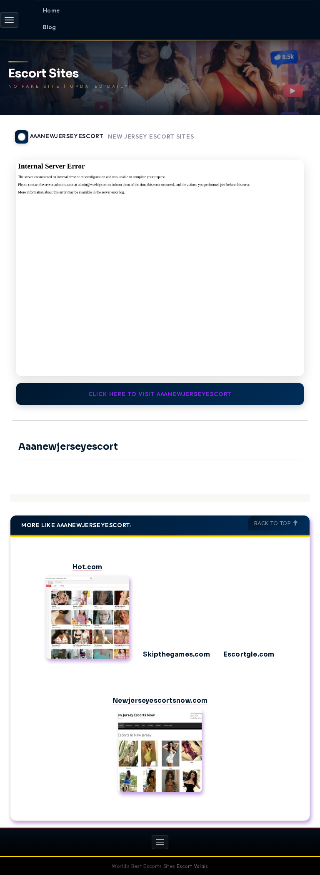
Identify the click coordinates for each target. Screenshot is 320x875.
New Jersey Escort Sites (151, 137)
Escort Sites (43, 73)
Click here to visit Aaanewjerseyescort (160, 394)
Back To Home (288, 132)
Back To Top (273, 523)
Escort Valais (192, 866)
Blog (49, 27)
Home (51, 10)
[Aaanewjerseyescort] (160, 268)
